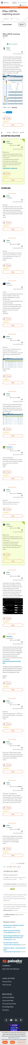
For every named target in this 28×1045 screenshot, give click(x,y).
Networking (14, 107)
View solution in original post (10, 168)
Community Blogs (8, 997)
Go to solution (13, 44)
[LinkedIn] (16, 1020)
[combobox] (7, 18)
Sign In (19, 2)
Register (14, 2)
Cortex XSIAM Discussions (10, 932)
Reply (12, 125)
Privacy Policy (16, 1037)
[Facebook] (21, 1020)
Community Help (7, 1000)
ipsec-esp (9, 112)
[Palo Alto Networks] (14, 961)
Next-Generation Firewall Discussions (12, 944)
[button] (5, 1042)
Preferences (21, 1042)
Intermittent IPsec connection (10, 942)
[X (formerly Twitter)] (6, 1020)
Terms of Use (6, 985)
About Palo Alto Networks (10, 969)
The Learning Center (9, 1003)
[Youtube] (11, 1020)
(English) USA (24, 5)
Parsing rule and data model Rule (11, 930)
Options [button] (21, 24)
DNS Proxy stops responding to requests (13, 925)
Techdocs (5, 1010)
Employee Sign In (24, 2)
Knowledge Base (7, 1007)
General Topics (7, 24)
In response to (15, 145)
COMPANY (6, 966)
